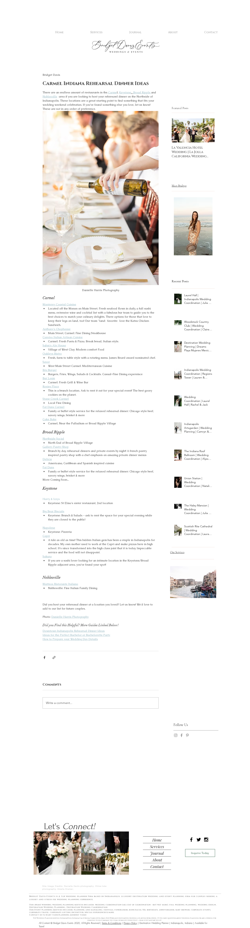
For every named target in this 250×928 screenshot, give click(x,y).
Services (157, 846)
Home (157, 839)
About (157, 859)
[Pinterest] (187, 738)
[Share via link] (54, 657)
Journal (157, 853)
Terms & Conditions (111, 923)
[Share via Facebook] (44, 657)
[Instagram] (175, 738)
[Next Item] (208, 131)
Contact (157, 866)
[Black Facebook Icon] (191, 839)
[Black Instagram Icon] (206, 839)
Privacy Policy (130, 923)
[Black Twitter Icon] (199, 839)
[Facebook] (181, 738)
